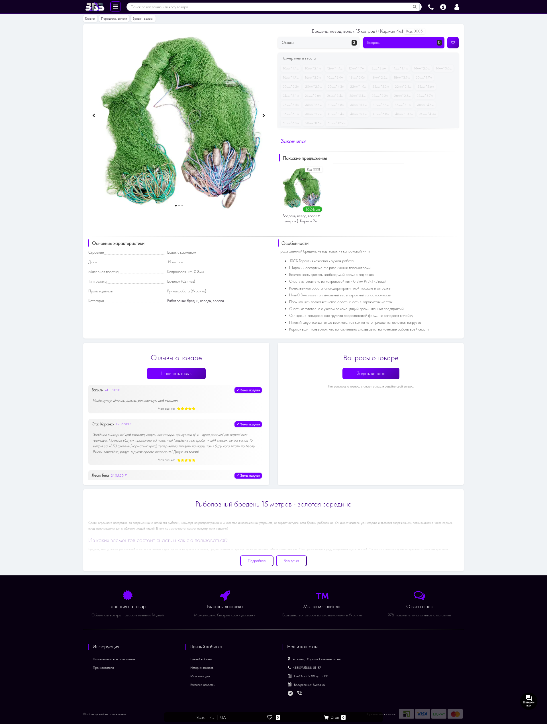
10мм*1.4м (291, 68)
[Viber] (300, 693)
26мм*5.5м (291, 105)
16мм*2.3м (313, 77)
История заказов (201, 668)
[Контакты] (430, 6)
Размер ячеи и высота (299, 58)
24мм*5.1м (357, 96)
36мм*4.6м (425, 105)
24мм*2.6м (313, 96)
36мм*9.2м (313, 114)
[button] (176, 205)
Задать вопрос (371, 373)
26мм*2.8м (402, 96)
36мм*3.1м (403, 105)
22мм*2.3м (380, 87)
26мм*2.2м (380, 96)
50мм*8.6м (313, 123)
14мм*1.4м (400, 68)
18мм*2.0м (357, 77)
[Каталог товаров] (115, 6)
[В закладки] (453, 42)
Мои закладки (200, 676)
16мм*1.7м (291, 77)
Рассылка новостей (202, 685)
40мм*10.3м (404, 114)
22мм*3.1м (403, 87)
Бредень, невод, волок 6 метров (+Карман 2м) (301, 218)
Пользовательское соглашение (114, 659)
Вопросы (404, 42)
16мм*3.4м (335, 77)
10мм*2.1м (313, 68)
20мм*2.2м (291, 87)
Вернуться (291, 560)
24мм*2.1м (291, 96)
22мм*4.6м (425, 87)
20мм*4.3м (336, 87)
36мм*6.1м (291, 114)
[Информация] (443, 6)
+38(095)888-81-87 (307, 668)
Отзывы (318, 42)
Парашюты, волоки (114, 18)
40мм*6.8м (381, 114)
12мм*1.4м (334, 68)
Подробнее (257, 560)
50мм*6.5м (291, 123)
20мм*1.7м (424, 77)
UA (223, 717)
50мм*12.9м (337, 123)
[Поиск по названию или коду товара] (415, 7)
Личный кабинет (201, 659)
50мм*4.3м (427, 114)
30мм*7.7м (381, 105)
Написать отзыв (176, 373)
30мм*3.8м (336, 105)
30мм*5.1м (358, 105)
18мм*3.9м (401, 77)
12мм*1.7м (356, 68)
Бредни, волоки (143, 18)
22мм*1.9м (358, 87)
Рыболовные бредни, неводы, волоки (195, 300)
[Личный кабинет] (457, 6)
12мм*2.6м (378, 68)
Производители (103, 668)
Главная (90, 18)
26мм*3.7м (425, 96)
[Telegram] (290, 693)
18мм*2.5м (379, 77)
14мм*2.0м (422, 68)
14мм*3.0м (444, 68)
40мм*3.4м (336, 114)
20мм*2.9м (313, 87)
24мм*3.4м (335, 96)
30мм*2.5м (313, 105)
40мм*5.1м (358, 114)
